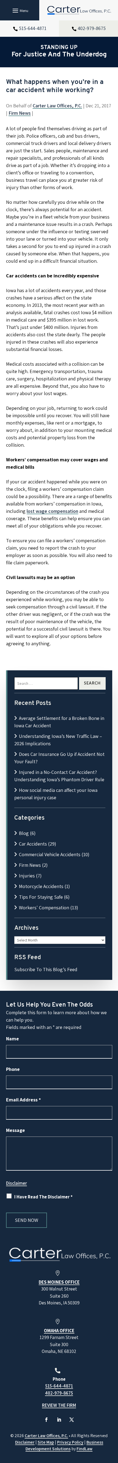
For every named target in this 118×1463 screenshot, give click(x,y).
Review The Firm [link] (59, 1405)
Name (12, 1038)
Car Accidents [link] (33, 844)
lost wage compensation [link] (52, 511)
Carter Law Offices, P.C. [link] (57, 105)
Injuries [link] (27, 876)
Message (15, 1130)
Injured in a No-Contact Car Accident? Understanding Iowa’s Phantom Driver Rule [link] (59, 776)
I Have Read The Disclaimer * (43, 1197)
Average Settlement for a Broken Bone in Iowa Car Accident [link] (59, 722)
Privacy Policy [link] (70, 1442)
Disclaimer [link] (25, 1442)
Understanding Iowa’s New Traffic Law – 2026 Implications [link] (58, 740)
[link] (78, 10)
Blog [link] (24, 833)
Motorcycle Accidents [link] (41, 886)
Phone (13, 1069)
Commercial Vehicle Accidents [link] (49, 854)
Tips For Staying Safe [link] (41, 897)
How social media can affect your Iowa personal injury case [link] (55, 794)
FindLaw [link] (84, 1449)
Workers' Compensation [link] (44, 907)
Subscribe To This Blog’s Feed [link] (45, 969)
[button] (19, 10)
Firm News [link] (20, 113)
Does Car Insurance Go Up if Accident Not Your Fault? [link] (59, 758)
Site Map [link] (46, 1442)
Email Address (23, 1100)
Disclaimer (16, 1183)
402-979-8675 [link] (92, 28)
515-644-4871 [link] (32, 28)
